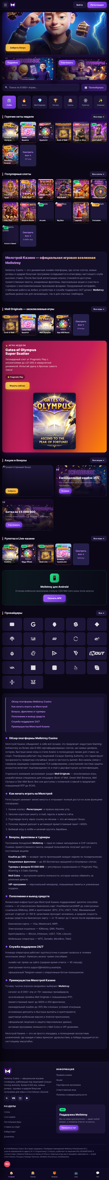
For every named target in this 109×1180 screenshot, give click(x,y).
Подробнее (12, 62)
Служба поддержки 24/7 (25, 721)
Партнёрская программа (68, 1085)
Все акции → (98, 460)
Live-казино (9, 1117)
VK (13, 1098)
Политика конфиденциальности (71, 1094)
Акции (59, 1080)
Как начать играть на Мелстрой (29, 706)
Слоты (7, 1112)
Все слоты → (98, 174)
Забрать (12, 491)
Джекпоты (9, 1136)
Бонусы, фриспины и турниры (28, 711)
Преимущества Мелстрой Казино (30, 726)
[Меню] (5, 5)
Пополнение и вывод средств (28, 716)
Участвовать (67, 62)
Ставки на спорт (12, 1127)
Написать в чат (69, 1128)
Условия (65, 491)
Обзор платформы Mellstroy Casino (31, 701)
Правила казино (64, 1075)
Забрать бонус (18, 47)
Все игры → (99, 117)
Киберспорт (9, 1131)
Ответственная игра (66, 1090)
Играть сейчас (17, 385)
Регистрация (97, 5)
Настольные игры (12, 1122)
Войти (79, 5)
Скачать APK (54, 598)
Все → (101, 613)
